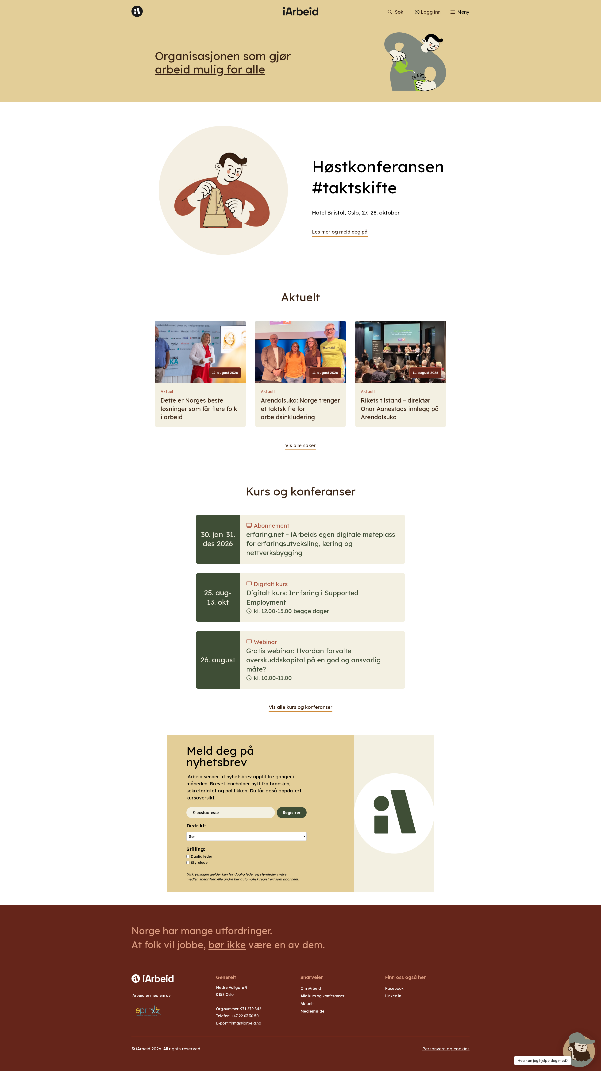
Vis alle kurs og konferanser (300, 707)
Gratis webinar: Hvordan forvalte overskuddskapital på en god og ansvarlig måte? (313, 660)
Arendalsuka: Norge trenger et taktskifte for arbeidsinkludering (300, 409)
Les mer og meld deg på (340, 232)
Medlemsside (312, 1011)
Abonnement (271, 525)
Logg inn (430, 12)
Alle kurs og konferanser (322, 996)
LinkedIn (393, 996)
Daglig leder (201, 856)
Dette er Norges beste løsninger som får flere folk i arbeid (199, 409)
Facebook (394, 988)
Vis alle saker (300, 445)
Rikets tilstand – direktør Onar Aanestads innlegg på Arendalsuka (400, 409)
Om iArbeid (310, 988)
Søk (399, 12)
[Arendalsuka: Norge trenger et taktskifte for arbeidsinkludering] (300, 352)
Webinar (265, 641)
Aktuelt (168, 391)
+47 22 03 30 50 (245, 1015)
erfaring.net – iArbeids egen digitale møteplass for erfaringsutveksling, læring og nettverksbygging (320, 543)
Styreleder (200, 862)
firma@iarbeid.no (245, 1023)
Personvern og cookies (446, 1048)
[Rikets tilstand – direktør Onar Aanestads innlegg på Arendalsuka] (400, 352)
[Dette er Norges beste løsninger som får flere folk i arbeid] (200, 352)
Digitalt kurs (271, 583)
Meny (463, 12)
